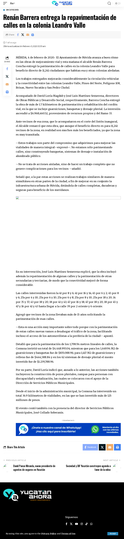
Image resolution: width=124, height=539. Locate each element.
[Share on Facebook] (18, 34)
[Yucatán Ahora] (62, 3)
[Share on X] (23, 34)
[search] (109, 3)
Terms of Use (68, 533)
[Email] (28, 34)
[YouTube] (76, 524)
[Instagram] (81, 524)
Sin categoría (12, 10)
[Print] (33, 34)
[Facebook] (66, 524)
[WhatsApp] (91, 524)
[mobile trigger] (6, 3)
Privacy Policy (48, 533)
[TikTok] (86, 524)
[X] (71, 524)
